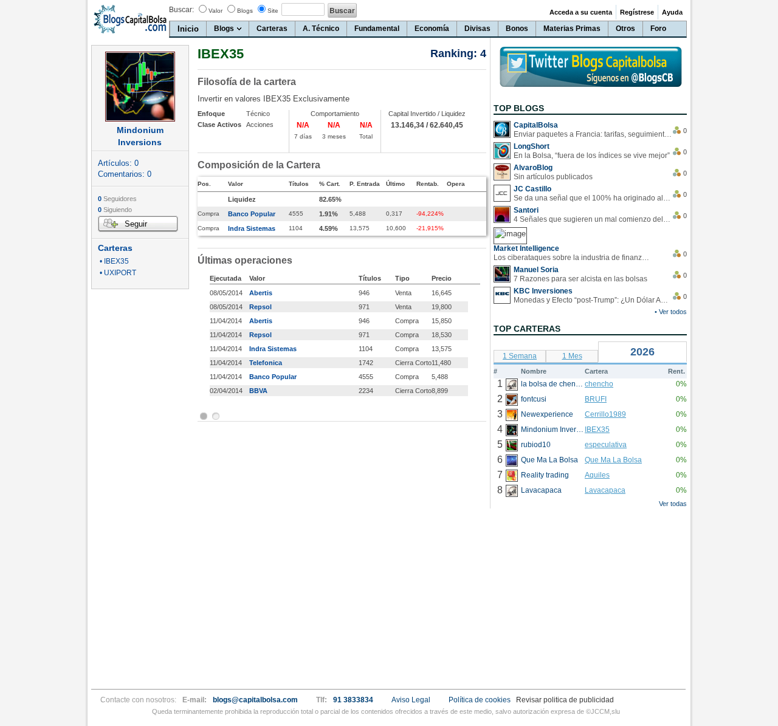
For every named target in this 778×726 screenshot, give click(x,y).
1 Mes (572, 356)
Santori (526, 210)
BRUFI (596, 399)
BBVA (258, 390)
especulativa (606, 444)
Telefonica (265, 362)
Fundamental (376, 28)
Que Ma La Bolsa (613, 460)
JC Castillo (532, 189)
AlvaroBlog (533, 167)
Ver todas (673, 503)
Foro (658, 28)
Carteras (271, 28)
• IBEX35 (113, 261)
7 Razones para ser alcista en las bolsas (580, 279)
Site (272, 10)
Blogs (245, 10)
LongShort (531, 146)
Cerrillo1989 (605, 414)
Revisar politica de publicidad (565, 700)
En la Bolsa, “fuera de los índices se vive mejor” (592, 155)
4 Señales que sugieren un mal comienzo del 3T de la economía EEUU (593, 219)
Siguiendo (115, 209)
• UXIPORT (117, 273)
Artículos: (118, 163)
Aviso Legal (410, 700)
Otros (625, 28)
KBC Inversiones (543, 291)
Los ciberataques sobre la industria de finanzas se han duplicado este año (573, 257)
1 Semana (520, 356)
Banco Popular (251, 213)
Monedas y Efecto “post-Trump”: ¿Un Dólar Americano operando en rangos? (593, 300)
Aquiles (597, 475)
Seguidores (117, 198)
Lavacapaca (605, 490)
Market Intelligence (526, 248)
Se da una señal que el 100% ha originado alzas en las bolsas (593, 198)
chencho (599, 384)
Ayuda (672, 12)
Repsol (260, 306)
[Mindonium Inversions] (140, 87)
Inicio (188, 28)
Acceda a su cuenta (580, 12)
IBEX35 (597, 429)
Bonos (517, 28)
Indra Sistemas (251, 228)
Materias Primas (572, 28)
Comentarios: (124, 174)
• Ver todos (671, 311)
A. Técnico (321, 28)
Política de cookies (480, 700)
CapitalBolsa (536, 125)
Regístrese (637, 12)
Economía (432, 28)
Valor (215, 10)
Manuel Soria (536, 269)
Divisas (477, 28)
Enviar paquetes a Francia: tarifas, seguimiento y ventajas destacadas (593, 134)
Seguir (136, 223)
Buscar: (181, 9)
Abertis (260, 292)
